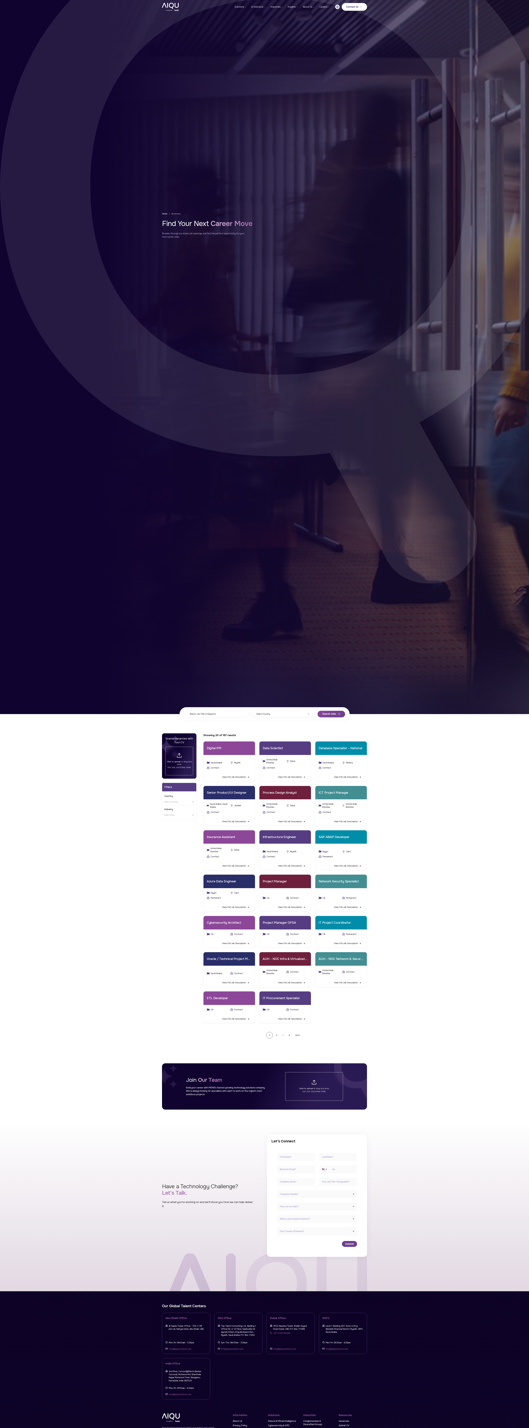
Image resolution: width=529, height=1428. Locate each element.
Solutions (239, 6)
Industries (276, 6)
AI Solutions (257, 6)
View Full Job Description (234, 777)
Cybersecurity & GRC (279, 1425)
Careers (323, 6)
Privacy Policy (240, 1425)
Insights (292, 6)
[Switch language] (337, 7)
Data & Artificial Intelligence (282, 1421)
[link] (176, 213)
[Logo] (172, 7)
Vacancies (344, 1421)
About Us (307, 6)
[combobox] (283, 714)
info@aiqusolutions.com (180, 1349)
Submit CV (344, 1425)
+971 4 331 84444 (281, 1333)
